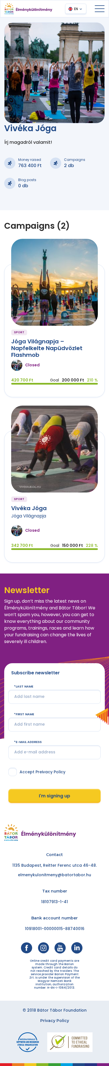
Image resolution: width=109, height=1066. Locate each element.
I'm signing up (54, 795)
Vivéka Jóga (29, 508)
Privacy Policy (54, 1020)
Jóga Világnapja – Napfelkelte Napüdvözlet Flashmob (46, 348)
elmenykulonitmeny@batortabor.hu (54, 875)
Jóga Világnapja (28, 516)
